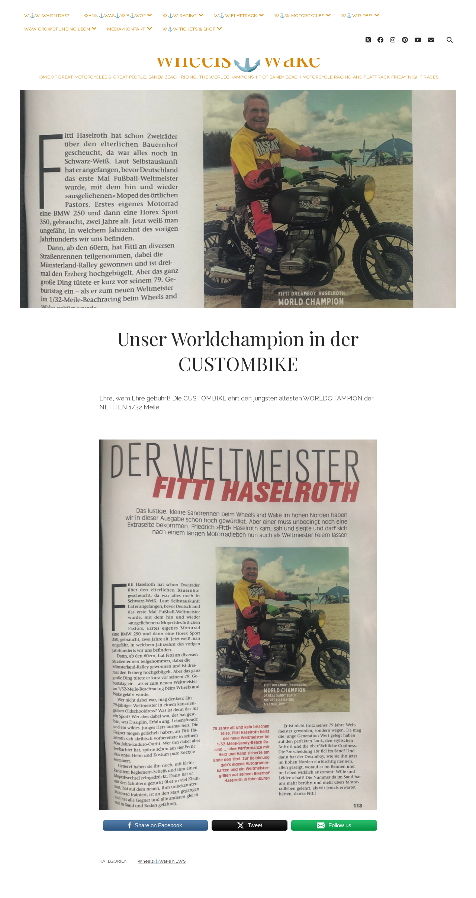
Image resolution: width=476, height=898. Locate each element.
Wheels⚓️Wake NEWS (162, 861)
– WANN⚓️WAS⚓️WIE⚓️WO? (112, 15)
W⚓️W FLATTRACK (235, 15)
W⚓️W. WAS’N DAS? (46, 15)
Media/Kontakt (126, 29)
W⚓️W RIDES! (357, 15)
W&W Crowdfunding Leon (57, 29)
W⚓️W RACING (180, 15)
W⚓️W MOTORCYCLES (299, 15)
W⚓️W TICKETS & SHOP (189, 29)
